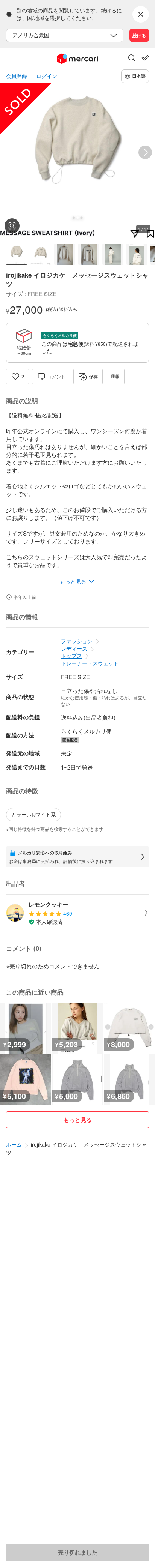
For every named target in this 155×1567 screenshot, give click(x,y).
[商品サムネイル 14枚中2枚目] (40, 254)
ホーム (14, 1144)
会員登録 (16, 76)
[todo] (145, 57)
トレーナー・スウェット (90, 663)
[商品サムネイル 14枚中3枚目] (64, 254)
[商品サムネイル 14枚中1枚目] (16, 254)
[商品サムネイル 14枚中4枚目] (88, 254)
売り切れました (77, 1552)
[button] (131, 58)
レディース (74, 648)
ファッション (77, 641)
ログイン (46, 76)
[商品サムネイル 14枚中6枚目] (136, 254)
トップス (71, 655)
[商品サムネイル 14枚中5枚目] (112, 254)
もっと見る (78, 1119)
